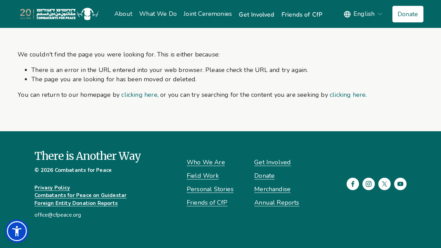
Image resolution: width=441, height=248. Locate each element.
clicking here (139, 95)
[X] (384, 184)
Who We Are (206, 162)
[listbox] (363, 14)
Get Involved (256, 14)
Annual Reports (276, 202)
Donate (408, 14)
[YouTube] (400, 184)
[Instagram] (368, 184)
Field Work (203, 176)
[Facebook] (353, 184)
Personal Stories (210, 189)
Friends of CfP (302, 14)
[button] (17, 231)
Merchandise (272, 189)
